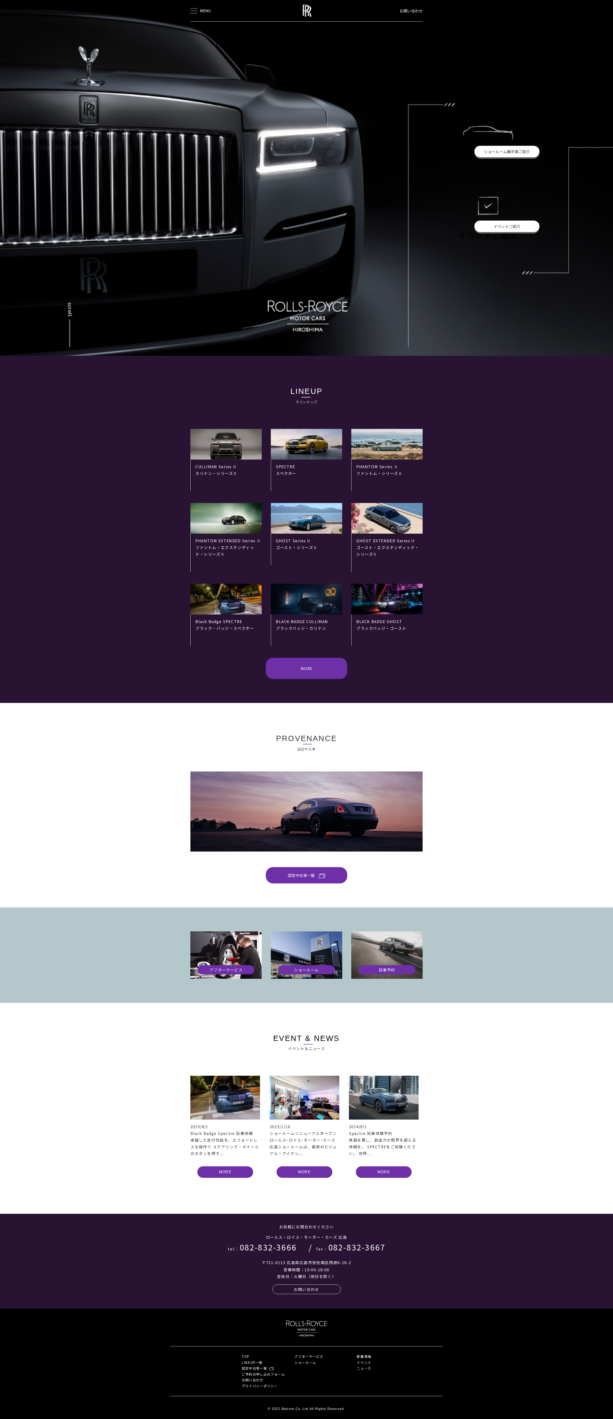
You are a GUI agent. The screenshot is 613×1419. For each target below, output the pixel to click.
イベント (364, 1362)
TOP (245, 1356)
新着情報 (364, 1356)
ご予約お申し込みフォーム (263, 1374)
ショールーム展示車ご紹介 (507, 151)
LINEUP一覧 (252, 1362)
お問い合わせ (411, 11)
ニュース (364, 1368)
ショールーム (305, 1362)
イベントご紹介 (507, 226)
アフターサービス (309, 1356)
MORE (306, 668)
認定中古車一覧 (301, 875)
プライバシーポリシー (260, 1386)
